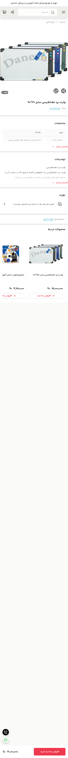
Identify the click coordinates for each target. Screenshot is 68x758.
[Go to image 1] (5, 92)
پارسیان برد (54, 108)
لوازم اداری (50, 22)
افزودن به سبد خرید (49, 751)
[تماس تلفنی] (6, 732)
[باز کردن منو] (62, 12)
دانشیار (62, 22)
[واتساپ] (6, 740)
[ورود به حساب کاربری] (12, 12)
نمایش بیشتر (62, 146)
